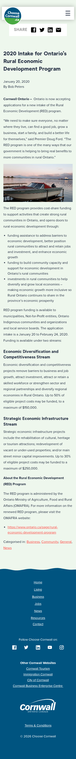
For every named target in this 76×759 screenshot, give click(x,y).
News (7, 548)
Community (49, 542)
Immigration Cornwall (38, 674)
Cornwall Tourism (38, 669)
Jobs (38, 604)
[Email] (58, 30)
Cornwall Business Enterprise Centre (38, 686)
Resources (38, 618)
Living (38, 589)
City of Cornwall (38, 680)
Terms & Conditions (38, 725)
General (66, 542)
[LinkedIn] (50, 30)
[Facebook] (33, 30)
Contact (38, 624)
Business (33, 542)
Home (38, 582)
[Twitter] (42, 30)
